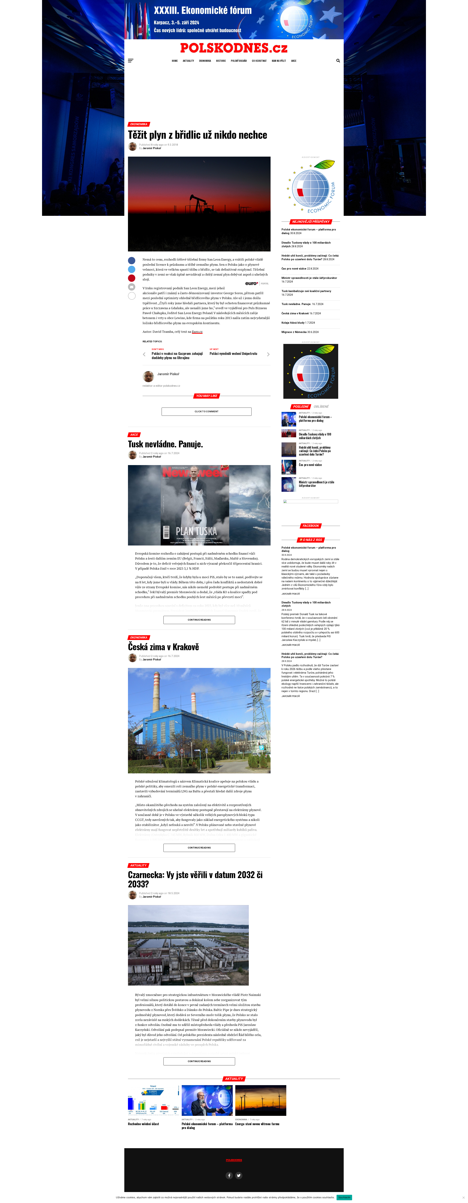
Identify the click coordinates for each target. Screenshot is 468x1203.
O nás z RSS (312, 540)
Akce (293, 60)
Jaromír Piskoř (152, 148)
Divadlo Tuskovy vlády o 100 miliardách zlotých (306, 604)
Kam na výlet (279, 60)
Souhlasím (344, 1197)
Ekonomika (205, 60)
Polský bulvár (239, 60)
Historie (221, 60)
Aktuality (188, 60)
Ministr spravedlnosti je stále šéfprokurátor (309, 278)
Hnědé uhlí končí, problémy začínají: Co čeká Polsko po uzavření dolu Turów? (310, 655)
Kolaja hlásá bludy (293, 322)
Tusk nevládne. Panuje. (296, 304)
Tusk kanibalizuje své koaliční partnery (306, 291)
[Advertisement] (234, 94)
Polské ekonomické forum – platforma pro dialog (309, 549)
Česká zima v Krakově (295, 313)
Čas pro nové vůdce (294, 268)
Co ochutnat (259, 60)
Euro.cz (197, 331)
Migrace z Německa (294, 332)
